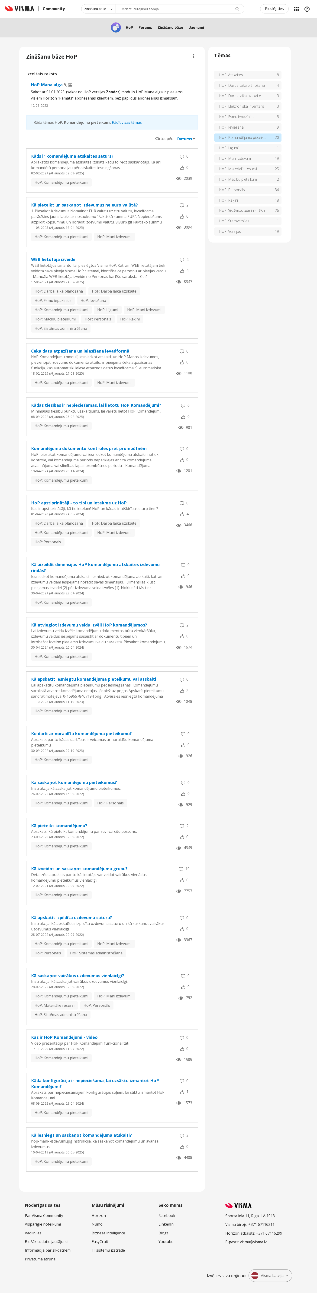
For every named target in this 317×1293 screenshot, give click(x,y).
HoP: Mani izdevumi (114, 236)
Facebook (166, 1215)
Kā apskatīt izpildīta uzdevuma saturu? (71, 917)
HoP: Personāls (98, 319)
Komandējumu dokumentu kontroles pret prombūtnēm (89, 448)
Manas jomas (296, 8)
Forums (145, 27)
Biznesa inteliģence (108, 1233)
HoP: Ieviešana (93, 300)
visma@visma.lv (253, 1241)
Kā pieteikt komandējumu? (59, 825)
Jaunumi (196, 27)
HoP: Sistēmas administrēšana (61, 328)
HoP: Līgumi (107, 309)
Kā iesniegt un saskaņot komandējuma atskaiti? (81, 1135)
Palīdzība (307, 8)
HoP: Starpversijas (234, 220)
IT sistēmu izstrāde (108, 1250)
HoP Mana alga (47, 84)
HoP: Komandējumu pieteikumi (61, 182)
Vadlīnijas (33, 1233)
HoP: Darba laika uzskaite (114, 291)
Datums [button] (184, 138)
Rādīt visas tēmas (127, 122)
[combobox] (180, 8)
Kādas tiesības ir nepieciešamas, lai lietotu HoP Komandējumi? (96, 405)
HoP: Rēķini (130, 319)
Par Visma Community (44, 1215)
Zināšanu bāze (170, 27)
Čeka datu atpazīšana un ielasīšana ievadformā (80, 351)
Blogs (163, 1233)
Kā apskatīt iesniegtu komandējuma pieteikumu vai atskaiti (93, 679)
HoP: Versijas (230, 231)
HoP (129, 27)
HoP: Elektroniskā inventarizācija (245, 106)
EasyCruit (100, 1241)
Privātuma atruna (40, 1259)
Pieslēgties (274, 8)
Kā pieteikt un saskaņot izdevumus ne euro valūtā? (84, 205)
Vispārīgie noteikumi (43, 1224)
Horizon (99, 1215)
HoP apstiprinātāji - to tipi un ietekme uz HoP (79, 503)
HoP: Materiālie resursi (54, 1005)
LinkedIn (166, 1224)
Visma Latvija (272, 1275)
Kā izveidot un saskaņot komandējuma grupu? (79, 868)
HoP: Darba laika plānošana (59, 291)
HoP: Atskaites (231, 74)
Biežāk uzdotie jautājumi (46, 1241)
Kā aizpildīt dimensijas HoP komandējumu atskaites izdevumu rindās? (95, 567)
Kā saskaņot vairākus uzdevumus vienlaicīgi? (77, 975)
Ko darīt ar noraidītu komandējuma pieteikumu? (81, 733)
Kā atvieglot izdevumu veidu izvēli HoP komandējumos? (89, 625)
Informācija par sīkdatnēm (48, 1250)
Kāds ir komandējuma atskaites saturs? (72, 156)
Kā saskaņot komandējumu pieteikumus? (74, 782)
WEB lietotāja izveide (53, 259)
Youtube (165, 1241)
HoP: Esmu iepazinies (53, 300)
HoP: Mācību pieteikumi (55, 319)
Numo (97, 1224)
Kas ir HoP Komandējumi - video (64, 1037)
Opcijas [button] (194, 56)
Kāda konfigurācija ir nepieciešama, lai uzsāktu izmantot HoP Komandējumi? (95, 1083)
